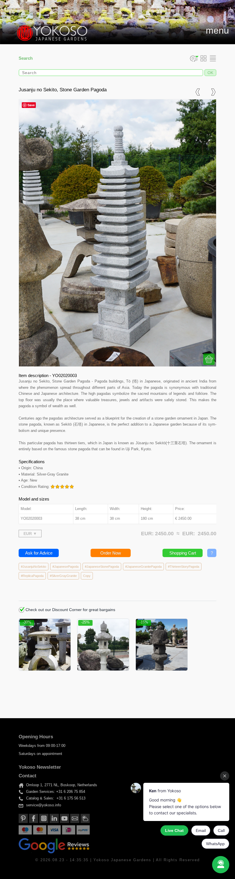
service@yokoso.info (43, 805)
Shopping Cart (182, 552)
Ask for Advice (38, 552)
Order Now (110, 552)
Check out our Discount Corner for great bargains (69, 609)
